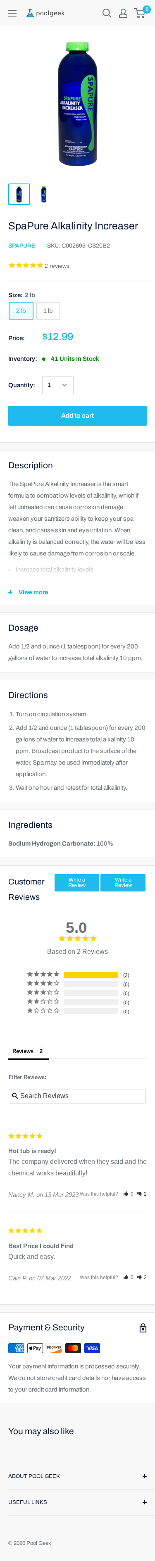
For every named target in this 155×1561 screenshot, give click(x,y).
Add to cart (77, 415)
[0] (140, 13)
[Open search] (107, 13)
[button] (128, 1194)
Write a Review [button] (77, 882)
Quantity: (21, 385)
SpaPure (21, 246)
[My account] (123, 13)
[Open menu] (12, 13)
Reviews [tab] (22, 1051)
